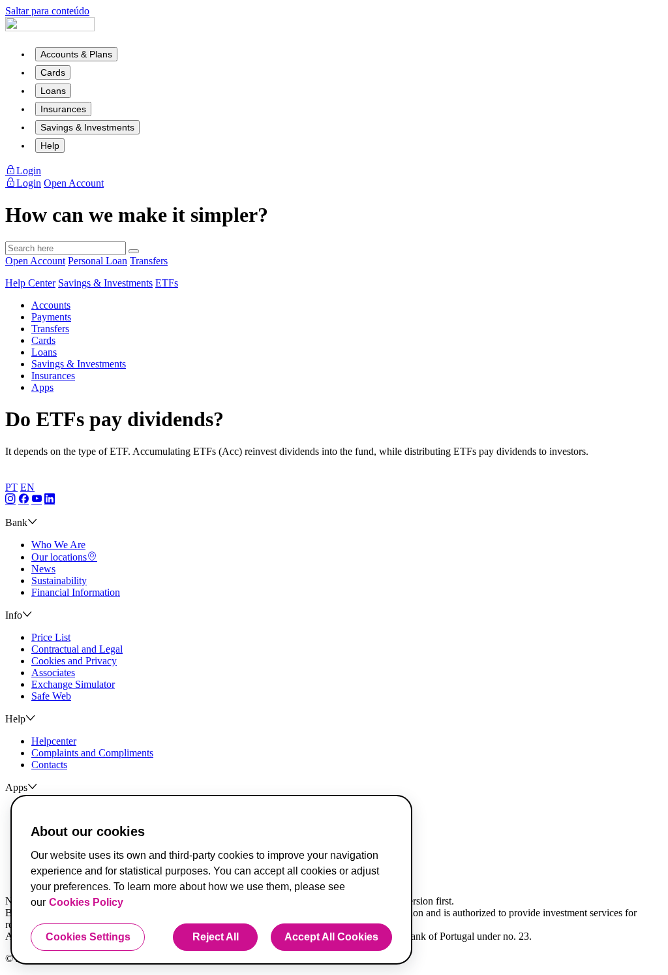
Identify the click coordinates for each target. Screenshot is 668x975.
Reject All (215, 936)
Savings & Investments (87, 127)
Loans (53, 90)
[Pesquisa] (134, 251)
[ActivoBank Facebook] (23, 499)
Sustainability (59, 580)
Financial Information (75, 592)
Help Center (30, 282)
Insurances (63, 109)
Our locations (59, 557)
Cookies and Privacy (74, 660)
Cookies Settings (88, 936)
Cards (52, 72)
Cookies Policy (86, 902)
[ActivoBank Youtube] (36, 499)
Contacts (49, 764)
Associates (53, 672)
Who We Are (58, 544)
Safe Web (51, 696)
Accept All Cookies (331, 936)
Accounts (50, 305)
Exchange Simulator (73, 684)
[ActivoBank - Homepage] (50, 27)
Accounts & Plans (76, 54)
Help (49, 145)
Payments (51, 316)
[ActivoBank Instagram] (10, 499)
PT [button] (11, 487)
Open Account (35, 260)
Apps (42, 387)
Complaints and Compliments (92, 752)
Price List (50, 637)
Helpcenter (53, 741)
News (43, 568)
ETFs (166, 282)
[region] (211, 880)
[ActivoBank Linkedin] (49, 499)
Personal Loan (97, 260)
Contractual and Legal (77, 649)
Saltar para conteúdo (47, 10)
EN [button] (27, 487)
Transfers (149, 260)
